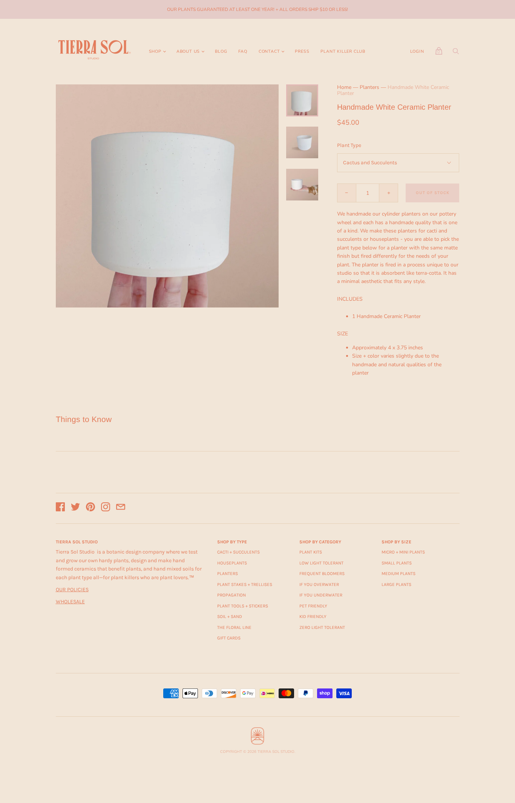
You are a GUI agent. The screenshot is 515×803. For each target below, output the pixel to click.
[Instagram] (105, 508)
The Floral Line (234, 627)
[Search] (456, 53)
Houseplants (232, 563)
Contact (269, 51)
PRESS (302, 51)
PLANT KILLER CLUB (342, 51)
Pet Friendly (313, 606)
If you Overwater (319, 584)
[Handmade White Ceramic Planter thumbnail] (302, 100)
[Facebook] (60, 508)
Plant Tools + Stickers (242, 606)
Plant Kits (310, 552)
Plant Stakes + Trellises (244, 584)
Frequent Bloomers (322, 573)
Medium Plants (398, 573)
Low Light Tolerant (321, 563)
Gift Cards (229, 638)
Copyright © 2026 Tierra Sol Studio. (257, 751)
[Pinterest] (90, 508)
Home (344, 87)
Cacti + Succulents (238, 552)
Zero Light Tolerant (322, 627)
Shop (155, 51)
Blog (221, 51)
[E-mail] (120, 508)
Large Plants (396, 584)
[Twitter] (75, 508)
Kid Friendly (312, 616)
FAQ (242, 51)
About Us (188, 51)
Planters (369, 87)
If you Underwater (320, 595)
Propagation (231, 595)
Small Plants (397, 563)
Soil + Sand (229, 616)
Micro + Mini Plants (403, 552)
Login (417, 51)
